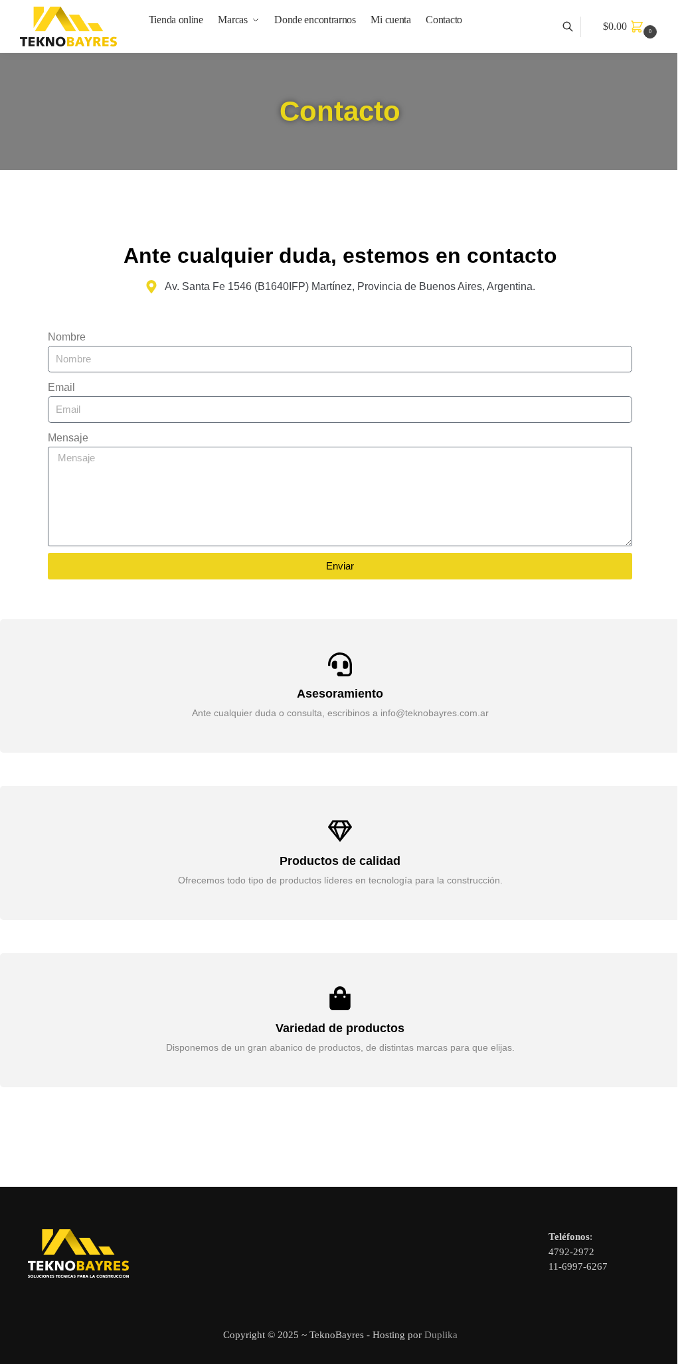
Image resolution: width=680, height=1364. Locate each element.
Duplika (441, 1334)
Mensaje (68, 437)
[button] (631, 26)
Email (61, 387)
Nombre (67, 336)
